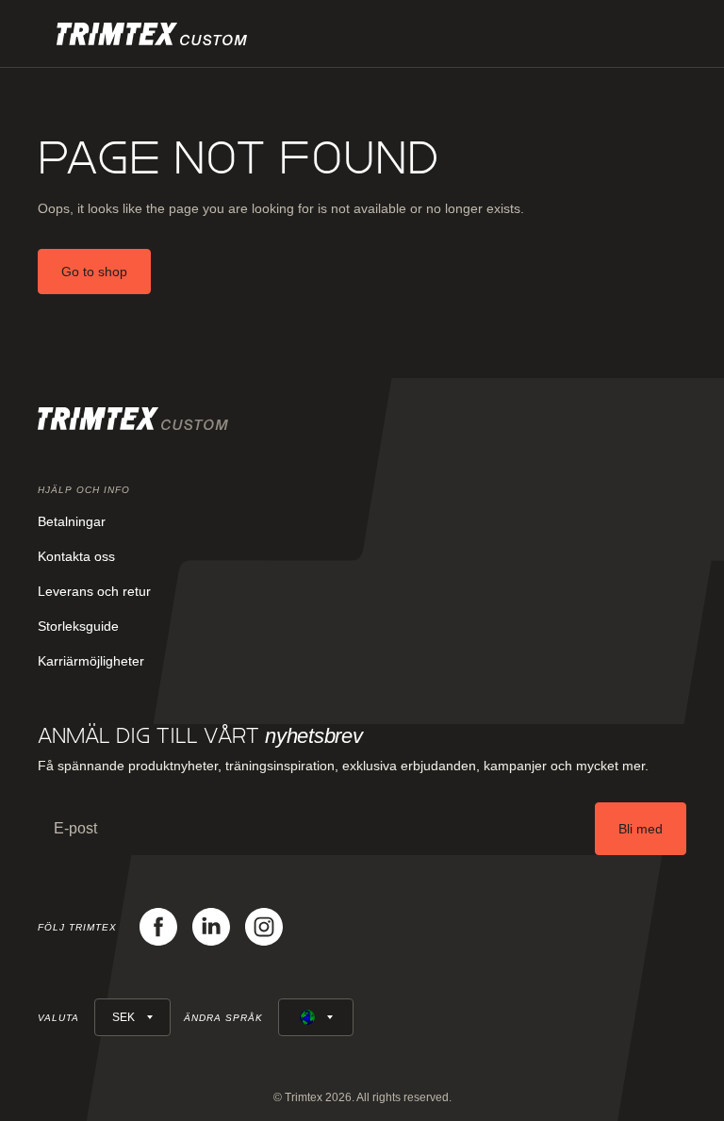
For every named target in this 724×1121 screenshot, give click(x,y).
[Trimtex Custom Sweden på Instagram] (264, 927)
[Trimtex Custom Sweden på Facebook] (158, 927)
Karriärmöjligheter (91, 660)
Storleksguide (78, 626)
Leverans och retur (94, 591)
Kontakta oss (76, 556)
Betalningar (72, 521)
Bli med (640, 828)
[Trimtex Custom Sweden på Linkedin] (211, 927)
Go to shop (94, 271)
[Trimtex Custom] (152, 34)
